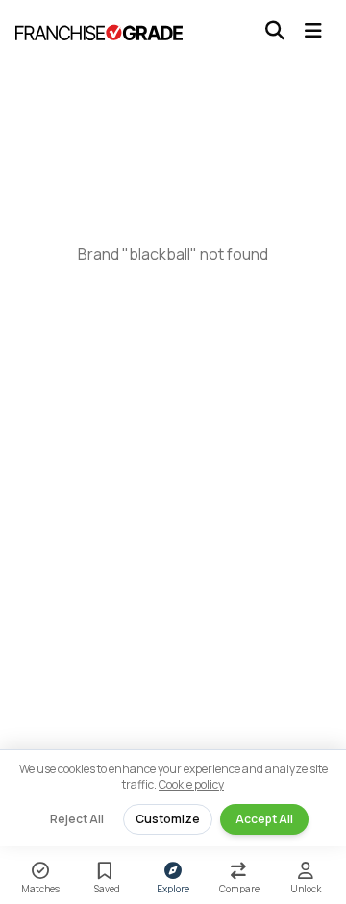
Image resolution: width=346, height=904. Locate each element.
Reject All (77, 819)
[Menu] (313, 31)
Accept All (264, 819)
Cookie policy (191, 784)
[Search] (275, 31)
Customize (168, 819)
